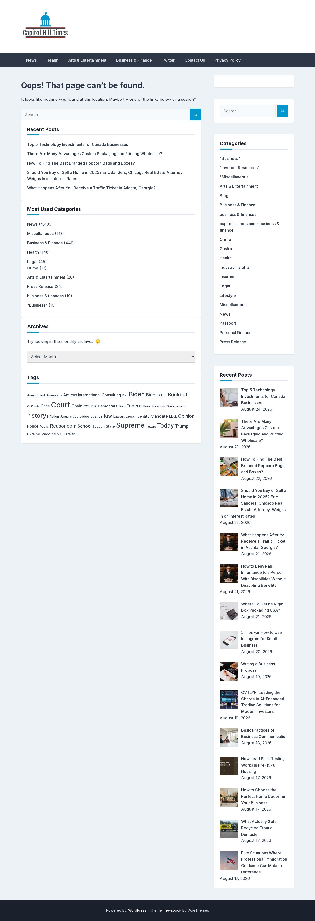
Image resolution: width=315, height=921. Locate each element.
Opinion (186, 416)
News (31, 60)
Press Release (40, 286)
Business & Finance (134, 60)
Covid (76, 405)
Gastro (226, 248)
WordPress (137, 910)
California (33, 406)
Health (52, 60)
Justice (96, 416)
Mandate (159, 416)
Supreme (130, 425)
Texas (151, 426)
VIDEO (62, 434)
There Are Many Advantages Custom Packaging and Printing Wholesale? (94, 153)
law (108, 416)
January (66, 416)
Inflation (53, 416)
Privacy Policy (228, 60)
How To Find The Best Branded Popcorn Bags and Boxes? (81, 163)
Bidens (153, 394)
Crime (32, 268)
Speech (99, 426)
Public (44, 426)
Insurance (229, 276)
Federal (134, 405)
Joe (76, 416)
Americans (54, 395)
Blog (224, 195)
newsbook (172, 910)
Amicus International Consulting (92, 395)
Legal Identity (137, 416)
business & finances (45, 295)
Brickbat (177, 394)
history (36, 415)
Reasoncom (63, 426)
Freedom (158, 406)
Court (60, 405)
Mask (173, 416)
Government (176, 406)
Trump (182, 426)
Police (33, 426)
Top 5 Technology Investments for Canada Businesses (77, 144)
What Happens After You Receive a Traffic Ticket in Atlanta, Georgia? (91, 187)
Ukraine (33, 434)
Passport (228, 323)
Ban (125, 395)
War (71, 434)
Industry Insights (235, 267)
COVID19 (90, 406)
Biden (137, 394)
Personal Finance (236, 332)
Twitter (168, 60)
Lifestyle (228, 295)
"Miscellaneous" (235, 176)
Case (45, 406)
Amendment (36, 395)
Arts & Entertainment (87, 60)
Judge (84, 416)
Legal (32, 261)
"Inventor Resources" (240, 167)
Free (146, 406)
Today (165, 425)
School (85, 426)
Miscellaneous (40, 233)
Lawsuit (119, 416)
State (110, 426)
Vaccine (48, 434)
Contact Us (195, 60)
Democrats (107, 406)
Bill (163, 395)
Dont (122, 406)
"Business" (37, 305)
